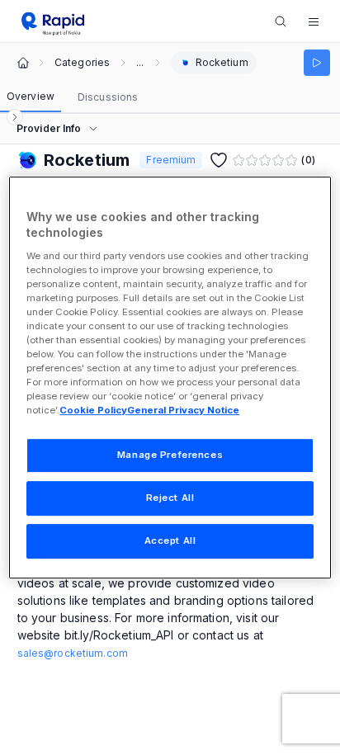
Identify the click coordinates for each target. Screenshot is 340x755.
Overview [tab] (30, 96)
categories (82, 62)
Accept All (170, 540)
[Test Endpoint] (317, 63)
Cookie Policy (93, 411)
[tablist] (72, 97)
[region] (169, 378)
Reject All (170, 498)
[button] (313, 21)
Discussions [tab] (108, 97)
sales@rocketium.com (72, 653)
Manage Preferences (170, 455)
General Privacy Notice (183, 411)
